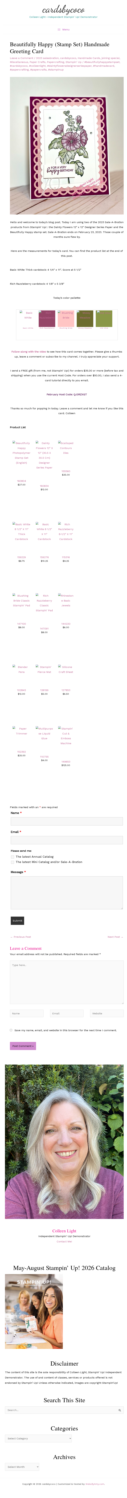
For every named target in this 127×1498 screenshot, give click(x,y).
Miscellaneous (19, 62)
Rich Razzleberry (47, 328)
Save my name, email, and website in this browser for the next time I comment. (66, 1030)
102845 (21, 690)
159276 (44, 557)
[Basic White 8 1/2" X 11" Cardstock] (44, 531)
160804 (21, 480)
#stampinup (56, 69)
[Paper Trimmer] (21, 730)
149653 (66, 761)
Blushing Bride (66, 328)
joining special (111, 58)
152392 (21, 751)
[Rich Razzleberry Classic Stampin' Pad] (44, 602)
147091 (44, 628)
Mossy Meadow (85, 328)
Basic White (28, 328)
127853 (66, 690)
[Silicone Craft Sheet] (65, 669)
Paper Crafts (37, 62)
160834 (44, 485)
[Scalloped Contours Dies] (65, 447)
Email (16, 832)
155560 (66, 471)
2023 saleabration (47, 58)
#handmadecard (103, 65)
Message (18, 872)
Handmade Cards (89, 58)
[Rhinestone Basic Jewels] (65, 600)
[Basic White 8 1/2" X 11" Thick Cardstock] (21, 531)
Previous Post (20, 936)
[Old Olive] (104, 312)
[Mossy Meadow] (85, 315)
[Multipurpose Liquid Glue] (44, 733)
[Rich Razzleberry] (47, 315)
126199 (44, 690)
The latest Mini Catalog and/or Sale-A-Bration (49, 862)
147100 (21, 623)
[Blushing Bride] (66, 315)
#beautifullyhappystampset (102, 62)
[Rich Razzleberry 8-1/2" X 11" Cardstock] (65, 531)
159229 (21, 557)
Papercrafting (55, 62)
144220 (65, 623)
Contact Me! (64, 1241)
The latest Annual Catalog (35, 856)
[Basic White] (28, 315)
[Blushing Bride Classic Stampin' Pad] (21, 600)
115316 (66, 557)
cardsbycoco (63, 9)
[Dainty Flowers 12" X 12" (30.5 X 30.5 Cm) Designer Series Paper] (44, 455)
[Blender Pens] (21, 669)
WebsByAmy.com (94, 1484)
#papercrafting (19, 69)
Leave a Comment (21, 58)
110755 (44, 756)
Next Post (115, 936)
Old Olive (104, 328)
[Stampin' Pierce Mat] (44, 669)
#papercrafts (38, 69)
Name (16, 813)
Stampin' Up (74, 62)
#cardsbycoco (19, 65)
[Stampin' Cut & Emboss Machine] (65, 735)
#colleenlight (37, 65)
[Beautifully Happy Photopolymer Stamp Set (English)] (21, 452)
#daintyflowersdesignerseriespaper (69, 65)
